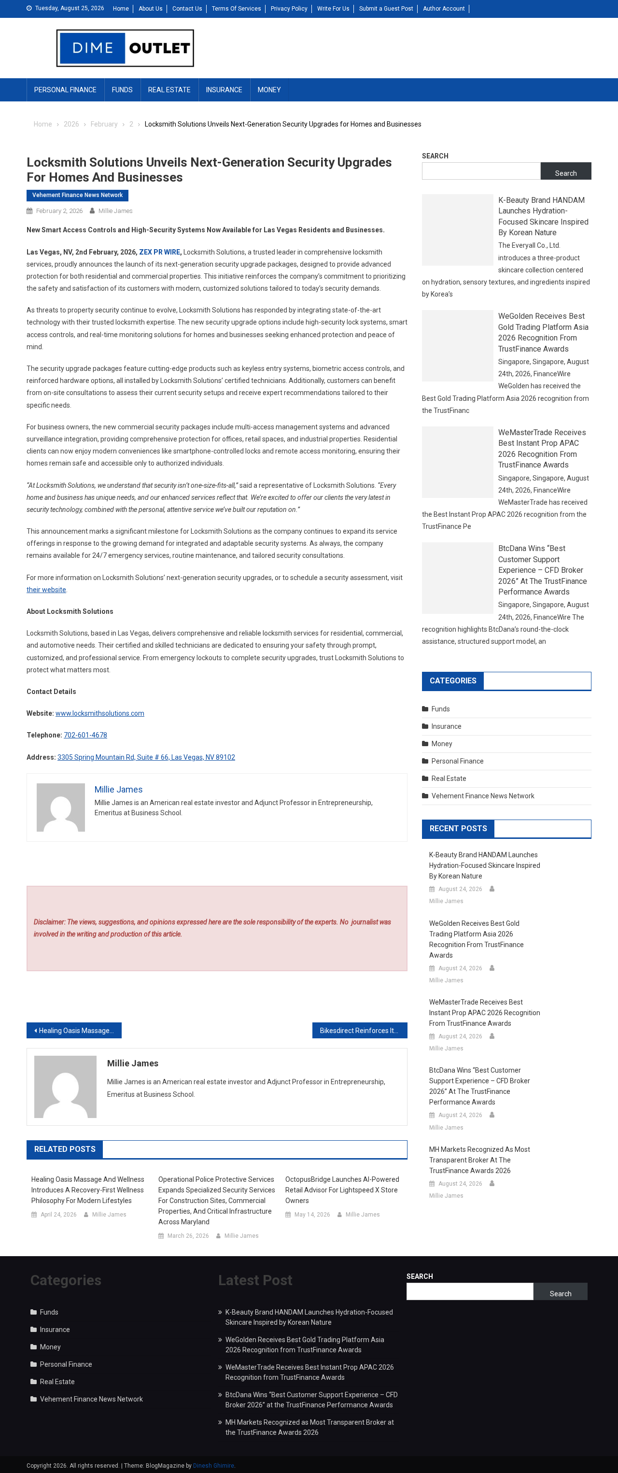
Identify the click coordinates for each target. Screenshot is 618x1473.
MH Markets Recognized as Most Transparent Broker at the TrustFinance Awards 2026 (479, 1160)
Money (269, 90)
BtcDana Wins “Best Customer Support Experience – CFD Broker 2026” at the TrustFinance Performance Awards (542, 570)
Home (121, 8)
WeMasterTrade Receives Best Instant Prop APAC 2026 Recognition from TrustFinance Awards (542, 448)
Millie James (115, 210)
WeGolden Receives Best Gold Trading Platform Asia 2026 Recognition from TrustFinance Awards (543, 332)
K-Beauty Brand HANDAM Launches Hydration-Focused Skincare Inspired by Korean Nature (543, 216)
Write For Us (333, 8)
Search (435, 156)
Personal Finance (65, 90)
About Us (151, 8)
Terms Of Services (236, 8)
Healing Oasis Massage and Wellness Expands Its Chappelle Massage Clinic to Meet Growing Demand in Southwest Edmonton (80, 1030)
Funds (122, 90)
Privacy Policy (289, 8)
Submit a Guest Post (386, 8)
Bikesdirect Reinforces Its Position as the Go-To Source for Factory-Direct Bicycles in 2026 (363, 1030)
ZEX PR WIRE (159, 252)
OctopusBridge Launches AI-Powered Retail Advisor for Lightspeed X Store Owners (342, 1190)
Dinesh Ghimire (213, 1465)
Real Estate (169, 90)
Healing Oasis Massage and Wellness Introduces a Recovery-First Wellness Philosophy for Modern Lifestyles (87, 1190)
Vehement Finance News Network (77, 195)
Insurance (224, 90)
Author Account (444, 8)
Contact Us (187, 8)
